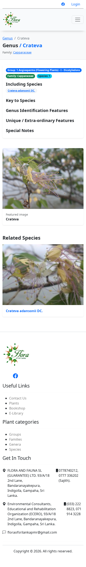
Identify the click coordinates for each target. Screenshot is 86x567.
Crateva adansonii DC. (21, 90)
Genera (15, 444)
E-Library (16, 413)
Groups (15, 434)
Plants (14, 403)
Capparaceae (22, 52)
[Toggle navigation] (77, 19)
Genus (8, 38)
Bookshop (17, 408)
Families (15, 439)
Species (15, 449)
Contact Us (18, 398)
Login (75, 4)
